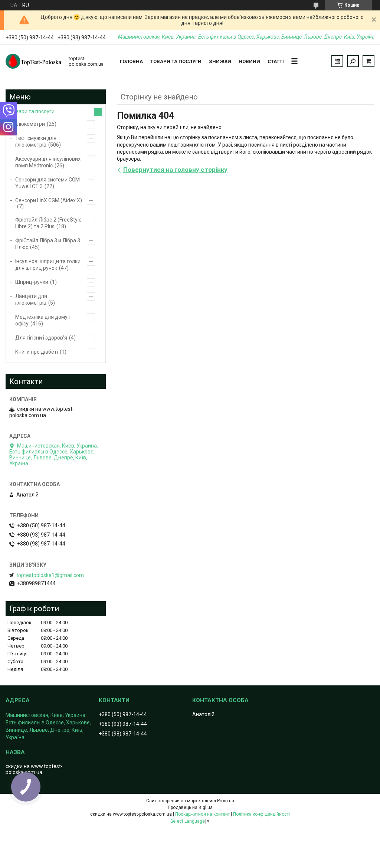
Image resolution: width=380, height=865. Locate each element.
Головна (131, 61)
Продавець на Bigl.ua (190, 807)
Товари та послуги (176, 61)
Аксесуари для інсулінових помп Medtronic (48, 162)
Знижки (220, 61)
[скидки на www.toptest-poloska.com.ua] (33, 61)
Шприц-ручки (31, 282)
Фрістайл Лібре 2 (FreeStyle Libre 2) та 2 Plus (48, 223)
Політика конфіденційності (261, 814)
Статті (276, 61)
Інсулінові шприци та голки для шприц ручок (48, 264)
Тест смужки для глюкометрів (35, 141)
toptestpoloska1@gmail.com (50, 575)
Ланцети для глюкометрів (31, 299)
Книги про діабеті (36, 352)
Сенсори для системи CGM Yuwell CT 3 (47, 183)
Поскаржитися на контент (202, 814)
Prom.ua (225, 800)
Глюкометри (30, 124)
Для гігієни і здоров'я (41, 338)
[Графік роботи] (337, 61)
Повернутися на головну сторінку (175, 169)
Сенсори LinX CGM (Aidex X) (48, 200)
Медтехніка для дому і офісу (42, 320)
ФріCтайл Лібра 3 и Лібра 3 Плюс (47, 243)
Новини (249, 61)
